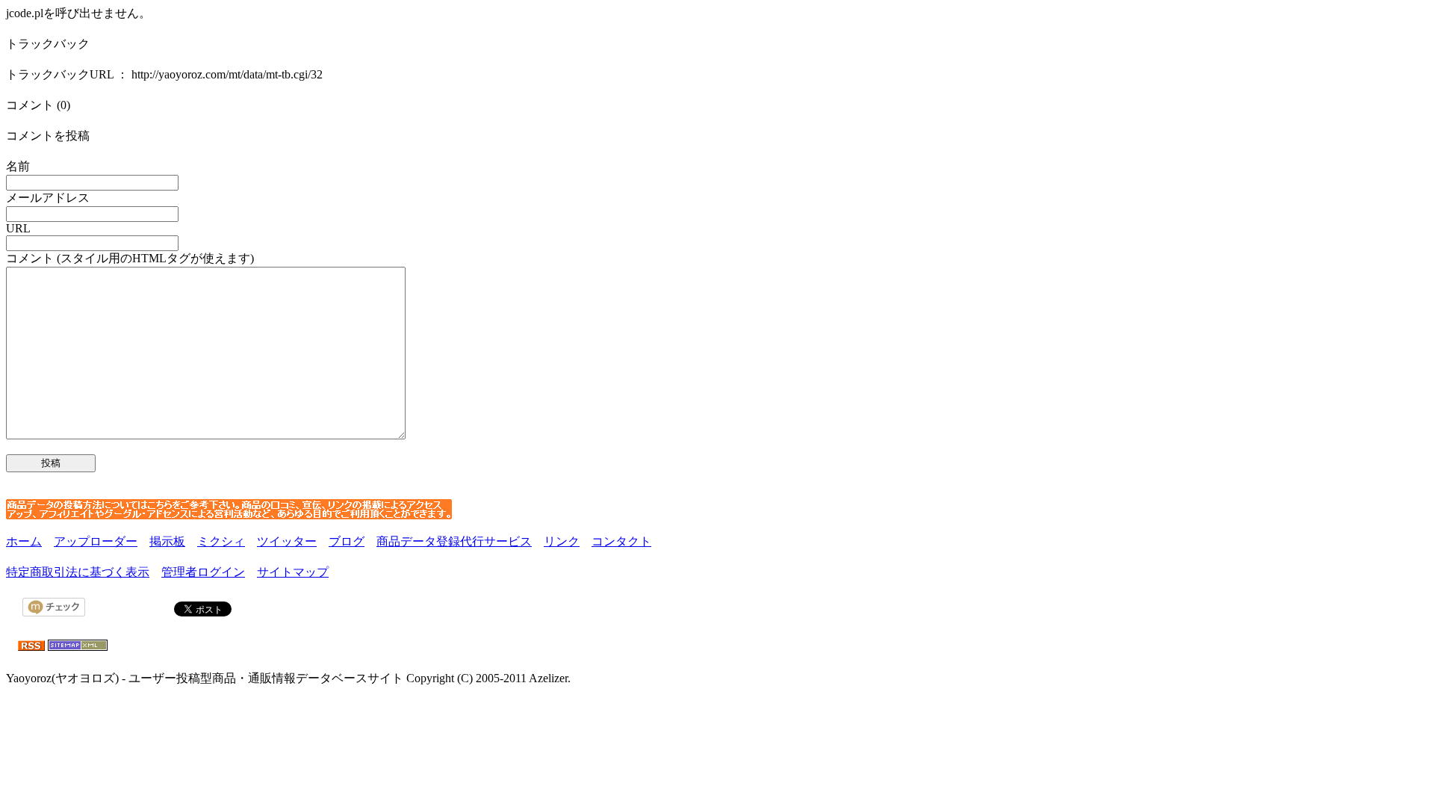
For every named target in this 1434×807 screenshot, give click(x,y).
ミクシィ (221, 541)
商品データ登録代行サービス (454, 541)
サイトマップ (293, 572)
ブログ (346, 541)
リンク (562, 541)
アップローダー (95, 541)
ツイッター (287, 541)
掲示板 (167, 541)
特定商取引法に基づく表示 (77, 572)
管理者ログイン (203, 572)
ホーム (24, 541)
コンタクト (621, 541)
